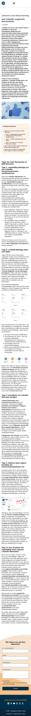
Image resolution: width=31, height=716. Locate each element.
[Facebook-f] (17, 703)
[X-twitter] (23, 703)
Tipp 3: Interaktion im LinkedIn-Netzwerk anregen (14, 143)
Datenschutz (6, 681)
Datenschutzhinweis (17, 682)
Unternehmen (6, 662)
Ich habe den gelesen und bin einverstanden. (14, 683)
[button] (14, 3)
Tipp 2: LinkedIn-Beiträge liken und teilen (15, 139)
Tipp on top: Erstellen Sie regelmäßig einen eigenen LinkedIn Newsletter (14, 150)
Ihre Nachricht (6, 669)
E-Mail (4, 655)
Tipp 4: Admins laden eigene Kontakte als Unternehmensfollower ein (15, 146)
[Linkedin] (8, 703)
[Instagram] (20, 703)
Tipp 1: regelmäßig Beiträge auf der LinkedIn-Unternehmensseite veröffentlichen (15, 136)
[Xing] (11, 703)
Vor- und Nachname (8, 648)
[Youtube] (14, 703)
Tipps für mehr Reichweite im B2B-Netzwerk (14, 131)
